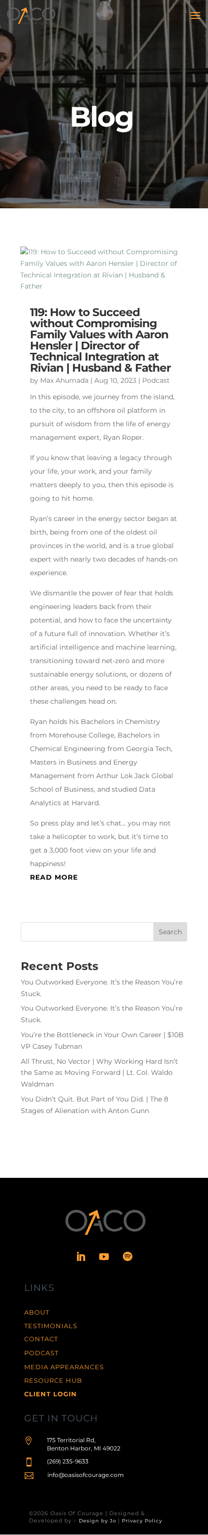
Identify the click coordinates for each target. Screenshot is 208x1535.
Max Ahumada (64, 380)
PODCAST (41, 1353)
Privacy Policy (142, 1521)
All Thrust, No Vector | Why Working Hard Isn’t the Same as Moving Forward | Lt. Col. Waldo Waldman (99, 1073)
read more (54, 877)
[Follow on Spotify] (127, 1256)
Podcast (156, 380)
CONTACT (41, 1339)
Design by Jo (97, 1521)
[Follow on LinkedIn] (80, 1256)
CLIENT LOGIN (50, 1394)
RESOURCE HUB (53, 1380)
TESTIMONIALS (50, 1326)
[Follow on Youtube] (104, 1256)
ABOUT (36, 1312)
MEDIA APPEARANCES (64, 1367)
